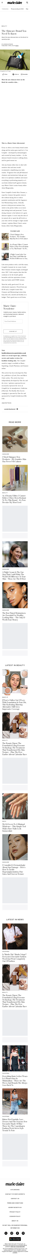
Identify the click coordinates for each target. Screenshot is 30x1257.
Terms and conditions (15, 1203)
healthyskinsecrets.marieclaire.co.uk (14, 353)
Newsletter (25, 74)
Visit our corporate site (17, 1246)
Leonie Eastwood (8, 44)
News (17, 45)
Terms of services (22, 336)
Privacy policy (15, 1212)
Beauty (4, 26)
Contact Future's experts (15, 1194)
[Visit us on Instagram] (11, 1233)
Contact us (15, 1198)
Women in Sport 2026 (17, 9)
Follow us (16, 74)
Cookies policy (15, 1216)
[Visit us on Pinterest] (23, 1233)
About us (15, 1220)
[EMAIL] (17, 409)
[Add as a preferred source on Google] (15, 1239)
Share (5, 74)
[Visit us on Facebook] (17, 1233)
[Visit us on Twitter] (5, 1233)
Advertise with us (15, 1207)
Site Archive (15, 1189)
